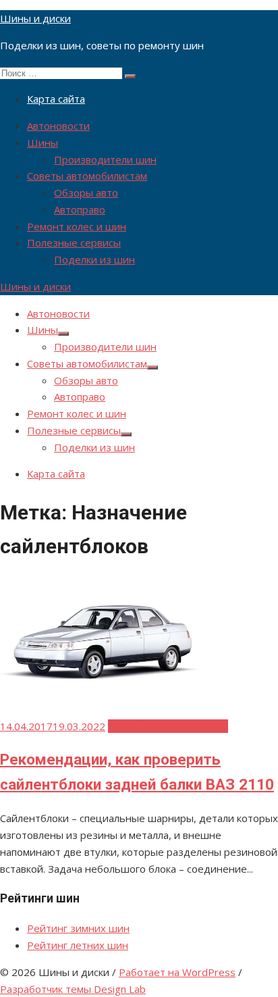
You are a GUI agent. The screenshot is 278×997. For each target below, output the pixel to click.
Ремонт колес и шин (76, 226)
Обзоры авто (86, 192)
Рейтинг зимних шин (78, 928)
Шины (42, 142)
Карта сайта (56, 98)
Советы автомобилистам (87, 175)
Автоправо (79, 209)
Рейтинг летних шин (77, 945)
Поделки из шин (94, 259)
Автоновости (58, 125)
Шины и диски (35, 18)
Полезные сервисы (74, 242)
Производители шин (105, 159)
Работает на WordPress (177, 972)
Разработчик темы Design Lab (73, 989)
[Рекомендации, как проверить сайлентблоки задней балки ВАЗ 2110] (101, 699)
